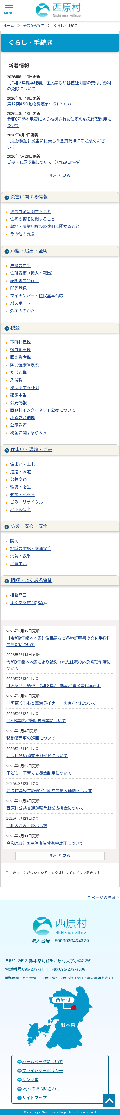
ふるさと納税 (22, 417)
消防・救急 (20, 556)
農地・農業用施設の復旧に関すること (45, 226)
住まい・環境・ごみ (31, 449)
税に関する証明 (24, 387)
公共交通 (18, 479)
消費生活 (18, 563)
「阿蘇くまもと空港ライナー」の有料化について (51, 703)
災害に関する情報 (29, 197)
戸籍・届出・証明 (29, 251)
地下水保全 (20, 509)
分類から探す (33, 26)
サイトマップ (34, 1097)
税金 (15, 327)
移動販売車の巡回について (30, 738)
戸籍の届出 (20, 265)
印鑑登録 (18, 288)
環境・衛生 (20, 487)
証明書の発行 (24, 280)
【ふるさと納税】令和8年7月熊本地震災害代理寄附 (53, 685)
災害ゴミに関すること (30, 211)
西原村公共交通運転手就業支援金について (45, 808)
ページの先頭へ (105, 898)
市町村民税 (20, 342)
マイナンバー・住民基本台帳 (36, 295)
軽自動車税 (20, 349)
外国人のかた (22, 311)
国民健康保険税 (24, 365)
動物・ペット (22, 494)
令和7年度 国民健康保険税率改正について (44, 843)
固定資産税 (20, 357)
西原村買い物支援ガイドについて (37, 755)
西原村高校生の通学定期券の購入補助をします (49, 790)
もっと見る (60, 175)
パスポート (20, 303)
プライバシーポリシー (42, 1070)
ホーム (8, 26)
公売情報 (18, 402)
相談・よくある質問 (31, 580)
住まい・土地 (22, 464)
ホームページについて (42, 1061)
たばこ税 (18, 372)
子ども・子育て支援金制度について (39, 773)
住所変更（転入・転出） (32, 273)
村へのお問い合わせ (41, 1088)
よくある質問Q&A (27, 602)
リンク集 (30, 1079)
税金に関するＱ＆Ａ (28, 432)
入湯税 (16, 380)
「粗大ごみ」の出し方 (26, 825)
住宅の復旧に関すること (32, 219)
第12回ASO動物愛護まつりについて (40, 104)
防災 (14, 541)
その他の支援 (22, 234)
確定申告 (18, 395)
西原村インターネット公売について (42, 410)
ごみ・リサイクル (26, 502)
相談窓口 (18, 595)
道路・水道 (20, 471)
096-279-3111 (35, 969)
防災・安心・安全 (29, 526)
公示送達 (18, 425)
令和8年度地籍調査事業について (36, 720)
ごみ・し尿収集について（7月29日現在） (45, 162)
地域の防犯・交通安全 (30, 548)
